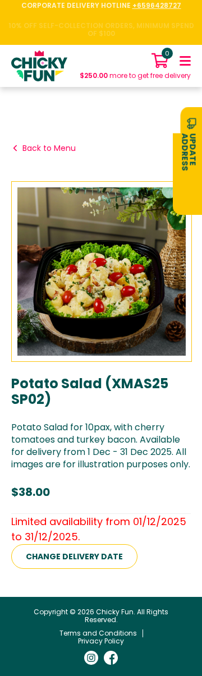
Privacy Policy (101, 641)
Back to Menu (49, 148)
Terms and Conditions (98, 633)
